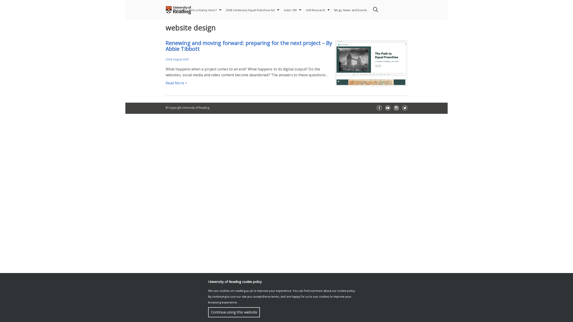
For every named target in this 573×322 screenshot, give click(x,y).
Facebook (379, 107)
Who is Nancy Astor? (203, 10)
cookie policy (346, 291)
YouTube (387, 107)
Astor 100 (290, 10)
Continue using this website (234, 312)
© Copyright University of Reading (187, 108)
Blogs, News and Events (350, 10)
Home (179, 10)
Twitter (404, 107)
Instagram (396, 107)
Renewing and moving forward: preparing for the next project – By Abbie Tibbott (249, 45)
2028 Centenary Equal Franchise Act (250, 10)
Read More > (176, 82)
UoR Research (315, 10)
